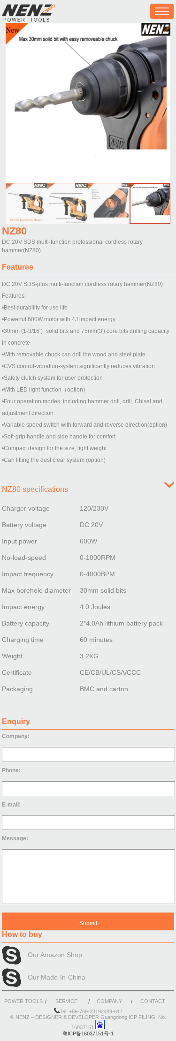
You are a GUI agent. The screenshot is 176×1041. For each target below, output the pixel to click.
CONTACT (152, 1001)
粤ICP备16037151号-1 (88, 1033)
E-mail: (11, 804)
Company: (16, 736)
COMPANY (109, 1001)
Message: (15, 838)
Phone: (11, 770)
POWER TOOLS (23, 1001)
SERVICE (66, 1001)
